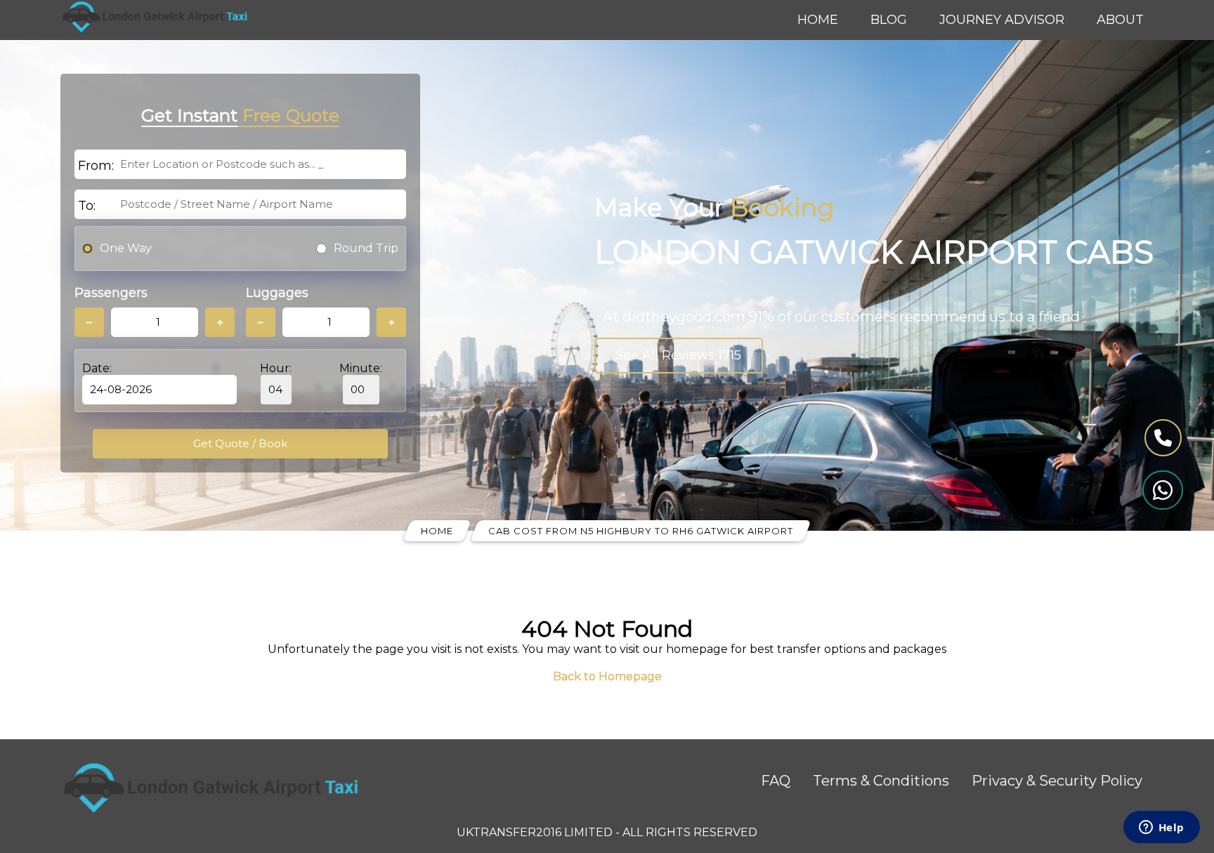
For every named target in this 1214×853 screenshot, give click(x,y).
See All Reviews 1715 (678, 355)
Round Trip (366, 248)
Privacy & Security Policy (1057, 780)
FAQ (775, 780)
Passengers (111, 292)
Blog (888, 19)
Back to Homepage (607, 676)
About (1120, 19)
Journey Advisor (1001, 19)
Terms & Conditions (881, 780)
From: (96, 165)
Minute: (360, 368)
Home (817, 19)
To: (87, 205)
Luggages (277, 292)
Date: (97, 368)
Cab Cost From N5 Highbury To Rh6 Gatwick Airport (640, 530)
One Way (126, 248)
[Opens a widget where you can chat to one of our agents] (1161, 828)
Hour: (276, 368)
